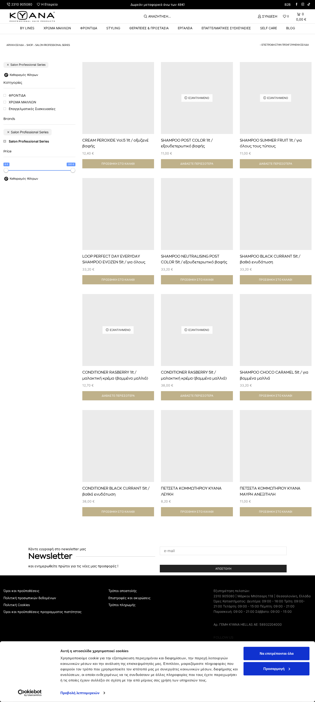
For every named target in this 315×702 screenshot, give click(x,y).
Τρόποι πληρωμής (122, 605)
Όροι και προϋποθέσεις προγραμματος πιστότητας (42, 612)
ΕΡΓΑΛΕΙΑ (185, 28)
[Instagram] (302, 4)
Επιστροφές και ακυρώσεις (129, 598)
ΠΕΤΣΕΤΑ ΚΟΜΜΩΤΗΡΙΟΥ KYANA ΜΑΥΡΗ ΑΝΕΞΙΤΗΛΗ (270, 491)
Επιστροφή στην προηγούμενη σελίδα (285, 45)
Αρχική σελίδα (15, 45)
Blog (290, 28)
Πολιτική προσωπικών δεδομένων (29, 598)
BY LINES (27, 28)
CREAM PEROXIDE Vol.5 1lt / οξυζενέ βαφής (115, 143)
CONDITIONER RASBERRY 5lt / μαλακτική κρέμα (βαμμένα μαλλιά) (194, 375)
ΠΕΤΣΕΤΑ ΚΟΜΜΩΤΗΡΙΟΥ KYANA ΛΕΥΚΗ (191, 491)
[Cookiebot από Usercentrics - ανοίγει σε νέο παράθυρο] (30, 693)
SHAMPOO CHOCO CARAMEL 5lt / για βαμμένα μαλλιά (274, 375)
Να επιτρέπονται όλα (277, 653)
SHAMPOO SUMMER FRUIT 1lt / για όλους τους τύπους (271, 143)
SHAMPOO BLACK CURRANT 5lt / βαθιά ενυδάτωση (270, 259)
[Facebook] (296, 4)
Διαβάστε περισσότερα (196, 163)
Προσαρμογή (274, 668)
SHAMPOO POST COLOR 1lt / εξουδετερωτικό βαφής (187, 143)
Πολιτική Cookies (16, 605)
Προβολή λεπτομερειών (79, 693)
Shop (30, 45)
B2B (288, 4)
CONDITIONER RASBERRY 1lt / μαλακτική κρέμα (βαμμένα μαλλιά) (115, 375)
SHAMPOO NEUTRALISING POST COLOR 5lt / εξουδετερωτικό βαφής (194, 259)
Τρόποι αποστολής (122, 591)
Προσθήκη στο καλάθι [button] (145, 114)
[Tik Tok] (308, 4)
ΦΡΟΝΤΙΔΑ (88, 28)
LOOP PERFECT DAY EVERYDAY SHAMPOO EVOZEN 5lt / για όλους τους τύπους (113, 262)
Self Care (268, 28)
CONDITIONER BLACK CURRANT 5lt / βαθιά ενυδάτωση (115, 491)
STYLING (113, 28)
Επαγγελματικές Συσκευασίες (226, 28)
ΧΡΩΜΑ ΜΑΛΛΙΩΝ (57, 28)
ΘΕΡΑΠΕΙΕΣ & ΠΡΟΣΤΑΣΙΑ (149, 28)
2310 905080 (224, 596)
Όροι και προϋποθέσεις (21, 591)
